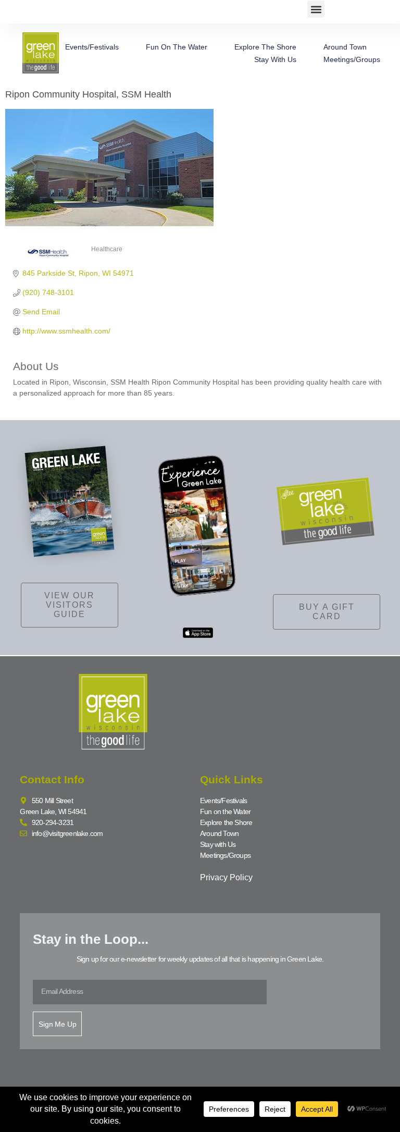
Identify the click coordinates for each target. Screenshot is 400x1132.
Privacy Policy (226, 877)
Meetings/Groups (351, 59)
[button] (315, 9)
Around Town (345, 47)
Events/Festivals (92, 47)
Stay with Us (275, 59)
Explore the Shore (265, 47)
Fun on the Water (176, 47)
